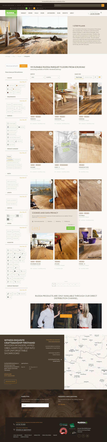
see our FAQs (61, 404)
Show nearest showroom (54, 341)
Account (13, 8)
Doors (30, 13)
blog (58, 13)
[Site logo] (82, 423)
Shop (14, 56)
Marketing (58, 221)
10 (75, 284)
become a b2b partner (8, 5)
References (39, 5)
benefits (65, 13)
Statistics (49, 221)
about (72, 13)
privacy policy (28, 435)
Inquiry (19, 5)
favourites (23, 8)
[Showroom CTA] (101, 12)
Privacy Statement (42, 217)
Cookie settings (24, 437)
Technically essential (39, 221)
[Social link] (79, 436)
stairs (42, 13)
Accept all (71, 228)
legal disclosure (17, 435)
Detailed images (88, 77)
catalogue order (28, 5)
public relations (46, 435)
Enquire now (65, 316)
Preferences (67, 221)
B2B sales (15, 437)
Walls (36, 13)
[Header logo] (10, 13)
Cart (32, 8)
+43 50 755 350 (11, 375)
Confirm (35, 228)
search (23, 66)
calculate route (10, 381)
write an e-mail (7, 374)
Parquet (23, 13)
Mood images (79, 77)
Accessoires (51, 13)
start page (7, 56)
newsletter (37, 435)
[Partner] (72, 426)
